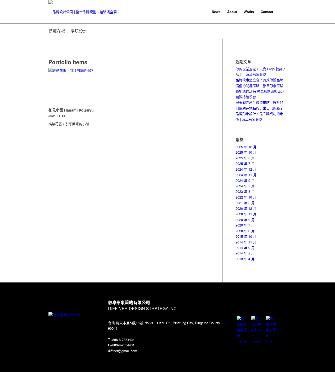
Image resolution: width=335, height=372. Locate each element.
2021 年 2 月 (245, 202)
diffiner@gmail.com (122, 350)
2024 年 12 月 (246, 169)
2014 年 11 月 (246, 242)
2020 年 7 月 (245, 225)
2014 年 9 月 (245, 247)
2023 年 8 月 (245, 191)
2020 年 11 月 (246, 213)
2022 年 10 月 (246, 197)
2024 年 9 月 (245, 180)
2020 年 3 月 (245, 230)
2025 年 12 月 (246, 146)
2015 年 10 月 (246, 236)
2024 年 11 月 (246, 174)
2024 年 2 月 (245, 185)
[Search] (281, 12)
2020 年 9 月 (245, 219)
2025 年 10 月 (246, 152)
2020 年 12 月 (246, 208)
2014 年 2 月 (245, 253)
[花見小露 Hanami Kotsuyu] (72, 87)
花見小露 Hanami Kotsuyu (71, 110)
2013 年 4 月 (245, 258)
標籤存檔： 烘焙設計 (67, 31)
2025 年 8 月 (245, 157)
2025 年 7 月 (245, 163)
